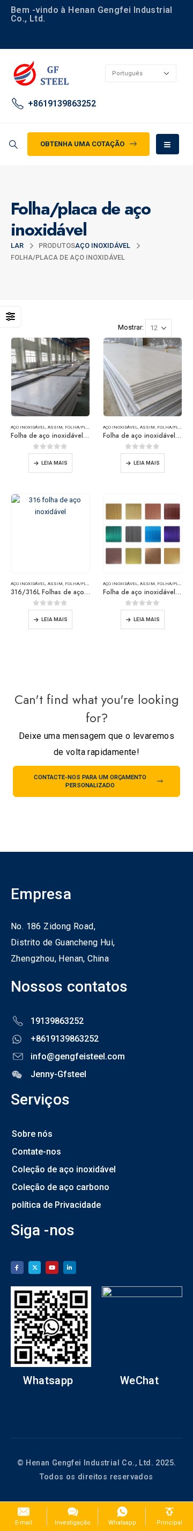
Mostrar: (131, 327)
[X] (34, 1267)
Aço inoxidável (28, 427)
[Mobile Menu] (167, 144)
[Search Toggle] (13, 145)
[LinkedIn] (69, 1267)
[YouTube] (52, 1267)
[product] (50, 377)
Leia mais (54, 463)
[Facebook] (17, 1267)
